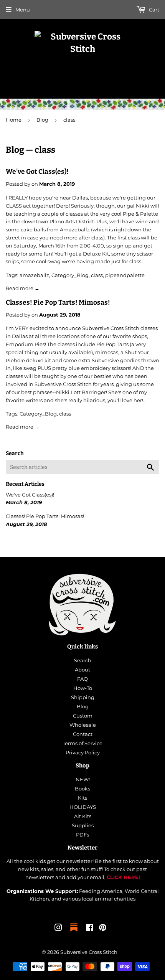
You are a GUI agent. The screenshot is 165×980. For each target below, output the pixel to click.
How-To (82, 688)
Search (82, 660)
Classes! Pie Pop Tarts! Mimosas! (58, 303)
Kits (82, 798)
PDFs (82, 835)
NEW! (83, 779)
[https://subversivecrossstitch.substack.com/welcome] (74, 932)
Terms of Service (82, 743)
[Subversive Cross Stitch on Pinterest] (103, 929)
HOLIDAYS (82, 807)
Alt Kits (82, 816)
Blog (42, 120)
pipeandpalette (125, 275)
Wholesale (82, 725)
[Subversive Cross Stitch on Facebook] (90, 929)
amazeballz (34, 275)
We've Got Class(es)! (37, 172)
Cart (153, 10)
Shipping (82, 697)
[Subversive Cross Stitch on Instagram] (58, 929)
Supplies (83, 825)
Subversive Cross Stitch (88, 952)
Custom (82, 716)
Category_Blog (70, 275)
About (82, 670)
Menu (22, 10)
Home (13, 120)
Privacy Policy (83, 752)
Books (82, 788)
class (97, 275)
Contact (82, 734)
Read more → (23, 288)
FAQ (82, 679)
